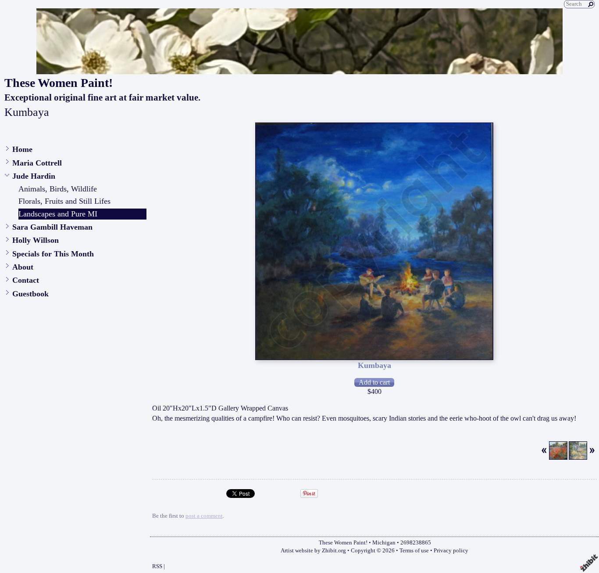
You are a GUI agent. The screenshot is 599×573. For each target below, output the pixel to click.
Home (22, 149)
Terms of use (414, 551)
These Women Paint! (58, 83)
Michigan (384, 543)
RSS (157, 566)
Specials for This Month (53, 253)
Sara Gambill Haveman (52, 227)
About (22, 267)
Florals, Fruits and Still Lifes (64, 201)
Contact (25, 280)
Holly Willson (35, 240)
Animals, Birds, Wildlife (57, 188)
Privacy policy (451, 551)
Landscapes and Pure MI (57, 213)
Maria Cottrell (37, 163)
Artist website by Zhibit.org (313, 551)
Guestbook (30, 293)
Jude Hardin (33, 176)
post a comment (204, 516)
